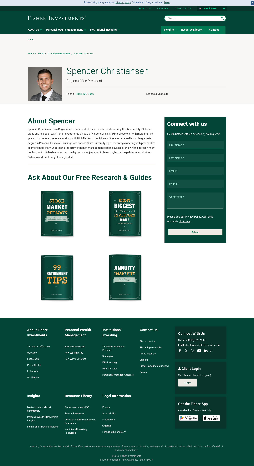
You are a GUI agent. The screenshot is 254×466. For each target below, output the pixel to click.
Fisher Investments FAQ (77, 407)
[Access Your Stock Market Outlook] (58, 238)
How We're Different (75, 359)
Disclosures (108, 419)
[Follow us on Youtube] (199, 350)
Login (187, 382)
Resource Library (191, 29)
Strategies (107, 356)
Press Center (34, 365)
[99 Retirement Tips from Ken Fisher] (58, 301)
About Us (33, 29)
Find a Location (147, 341)
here (167, 2)
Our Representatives (60, 53)
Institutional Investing (103, 29)
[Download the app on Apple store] (211, 418)
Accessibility (109, 413)
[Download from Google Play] (189, 418)
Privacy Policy (193, 216)
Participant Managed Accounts (118, 374)
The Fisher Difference (38, 346)
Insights (169, 29)
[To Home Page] (57, 18)
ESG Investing (109, 362)
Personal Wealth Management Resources (80, 421)
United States (210, 8)
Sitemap (106, 425)
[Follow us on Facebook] (180, 350)
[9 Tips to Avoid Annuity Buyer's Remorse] (125, 301)
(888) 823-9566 (85, 93)
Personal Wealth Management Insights (42, 419)
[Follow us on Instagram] (192, 350)
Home (31, 53)
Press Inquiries (148, 353)
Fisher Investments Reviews (154, 366)
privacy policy (123, 2)
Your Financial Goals (75, 346)
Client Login (182, 8)
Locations (145, 8)
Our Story (32, 352)
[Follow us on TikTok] (212, 351)
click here (184, 221)
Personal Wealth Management (64, 29)
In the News (33, 371)
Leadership (33, 359)
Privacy (106, 407)
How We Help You (74, 352)
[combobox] (195, 18)
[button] (222, 18)
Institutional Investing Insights (42, 426)
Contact (214, 29)
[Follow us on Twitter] (186, 350)
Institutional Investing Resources (76, 431)
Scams (143, 372)
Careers (162, 8)
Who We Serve (109, 368)
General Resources (74, 413)
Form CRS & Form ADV (114, 432)
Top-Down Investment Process (113, 348)
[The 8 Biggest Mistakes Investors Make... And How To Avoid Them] (125, 238)
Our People (33, 377)
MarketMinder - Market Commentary (39, 409)
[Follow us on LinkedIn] (205, 350)
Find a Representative (151, 347)
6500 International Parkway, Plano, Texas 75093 (126, 459)
